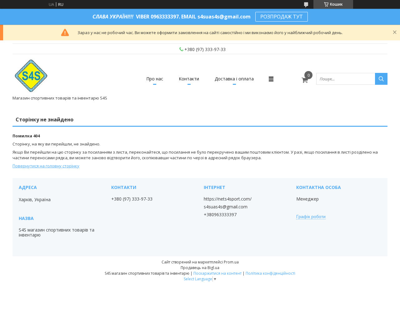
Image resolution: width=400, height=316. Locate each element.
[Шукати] (381, 79)
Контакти (189, 79)
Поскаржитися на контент (217, 273)
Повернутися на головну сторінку (45, 166)
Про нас (154, 79)
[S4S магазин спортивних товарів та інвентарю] (31, 76)
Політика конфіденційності (270, 273)
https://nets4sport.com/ (228, 199)
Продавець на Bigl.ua (200, 267)
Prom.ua (231, 262)
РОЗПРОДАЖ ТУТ (281, 16)
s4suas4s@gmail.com (226, 206)
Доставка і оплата (234, 79)
